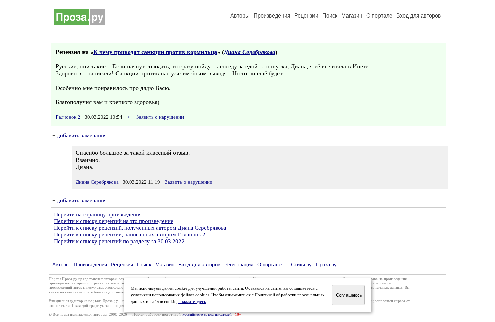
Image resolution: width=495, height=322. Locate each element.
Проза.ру (326, 264)
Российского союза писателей (207, 314)
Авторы (240, 16)
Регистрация (238, 264)
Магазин (351, 16)
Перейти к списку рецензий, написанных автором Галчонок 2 (129, 234)
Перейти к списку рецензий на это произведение (113, 221)
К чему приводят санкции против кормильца (155, 52)
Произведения (272, 16)
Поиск (329, 16)
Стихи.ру (301, 264)
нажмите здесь (192, 301)
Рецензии (306, 16)
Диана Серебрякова (249, 52)
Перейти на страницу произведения (98, 214)
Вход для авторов (418, 16)
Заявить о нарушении (160, 117)
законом (117, 283)
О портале (269, 264)
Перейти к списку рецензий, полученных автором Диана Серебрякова (140, 228)
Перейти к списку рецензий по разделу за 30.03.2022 (119, 241)
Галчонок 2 (68, 117)
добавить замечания (82, 135)
